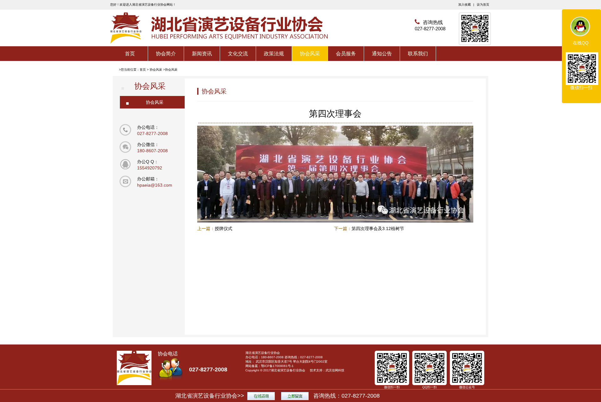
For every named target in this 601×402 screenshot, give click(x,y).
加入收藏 (464, 4)
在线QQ (580, 42)
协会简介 (166, 53)
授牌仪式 (223, 228)
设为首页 (483, 4)
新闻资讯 (202, 53)
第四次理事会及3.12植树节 (378, 228)
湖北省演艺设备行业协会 (288, 370)
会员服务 (346, 53)
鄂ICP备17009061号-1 (277, 366)
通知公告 (382, 53)
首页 (130, 53)
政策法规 (274, 53)
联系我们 (418, 53)
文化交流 (238, 53)
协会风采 (310, 53)
